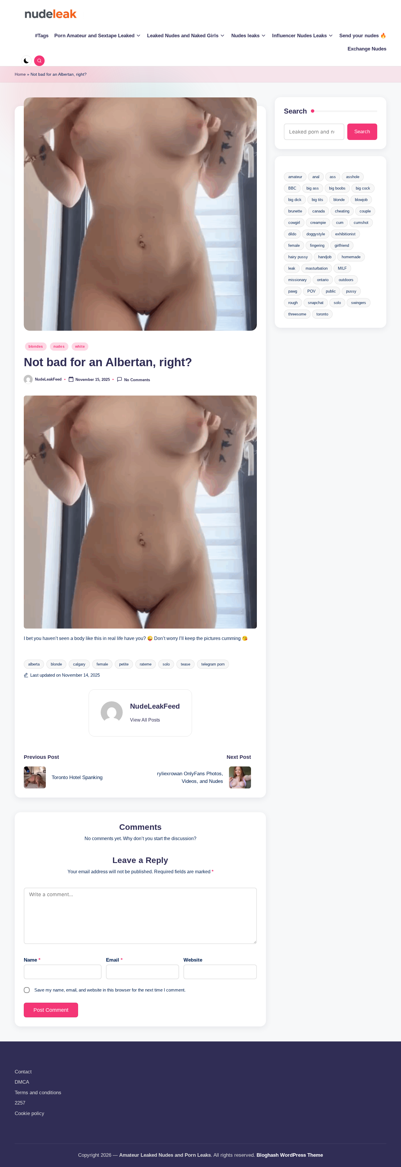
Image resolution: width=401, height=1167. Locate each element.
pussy (351, 291)
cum (339, 222)
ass (333, 177)
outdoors (346, 280)
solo (166, 664)
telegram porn (213, 664)
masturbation (317, 268)
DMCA (22, 1082)
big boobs (337, 188)
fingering (317, 245)
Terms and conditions (38, 1092)
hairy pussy (298, 257)
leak (291, 268)
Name (32, 960)
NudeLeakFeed (155, 706)
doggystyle (315, 234)
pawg (292, 291)
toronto (322, 314)
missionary (297, 280)
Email (114, 960)
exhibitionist (345, 234)
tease (185, 664)
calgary (79, 664)
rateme (145, 664)
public (331, 291)
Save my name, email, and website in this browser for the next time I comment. (110, 989)
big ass (312, 188)
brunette (295, 211)
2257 (20, 1103)
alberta (34, 664)
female (102, 664)
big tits (317, 199)
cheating (342, 211)
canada (318, 211)
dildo (292, 234)
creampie (318, 222)
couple (365, 211)
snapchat (316, 302)
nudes (59, 346)
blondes (35, 346)
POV (311, 291)
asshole (352, 177)
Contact (23, 1072)
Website (192, 960)
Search (295, 111)
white (80, 346)
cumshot (361, 222)
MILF (342, 268)
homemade (351, 257)
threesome (297, 314)
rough (293, 302)
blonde (56, 664)
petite (124, 664)
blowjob (361, 199)
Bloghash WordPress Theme (290, 1155)
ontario (322, 280)
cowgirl (294, 222)
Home (20, 74)
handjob (324, 257)
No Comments (137, 380)
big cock (363, 188)
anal (315, 177)
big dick (294, 199)
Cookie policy (29, 1113)
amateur (295, 177)
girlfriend (342, 245)
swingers (358, 302)
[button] (145, 720)
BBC (292, 188)
